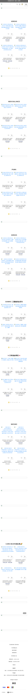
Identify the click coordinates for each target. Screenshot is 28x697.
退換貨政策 (14, 652)
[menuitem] (9, 68)
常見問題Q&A (14, 647)
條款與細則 (14, 650)
